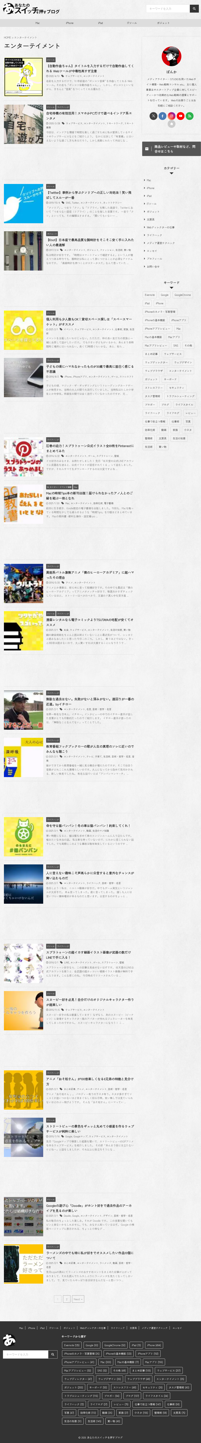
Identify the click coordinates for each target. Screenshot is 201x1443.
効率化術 (98, 503)
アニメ (69, 582)
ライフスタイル (184, 404)
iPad (100, 23)
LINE (66, 962)
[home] (171, 124)
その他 (188, 345)
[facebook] (162, 116)
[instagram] (171, 116)
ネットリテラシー (112, 202)
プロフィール (154, 259)
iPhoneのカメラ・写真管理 (160, 312)
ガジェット (163, 23)
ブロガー (150, 404)
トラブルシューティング (180, 396)
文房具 (150, 219)
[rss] (190, 116)
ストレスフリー (154, 388)
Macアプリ (174, 337)
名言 (88, 709)
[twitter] (153, 116)
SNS (68, 202)
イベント (68, 329)
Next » (78, 1299)
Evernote (150, 295)
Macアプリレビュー (156, 345)
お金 (66, 629)
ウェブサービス (73, 76)
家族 (125, 329)
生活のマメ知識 (100, 830)
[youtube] (181, 116)
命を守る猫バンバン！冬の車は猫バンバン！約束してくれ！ (88, 825)
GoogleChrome (183, 295)
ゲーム (114, 376)
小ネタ (188, 430)
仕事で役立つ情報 (155, 421)
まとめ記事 (70, 1089)
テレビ (89, 756)
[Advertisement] (69, 165)
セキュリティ (176, 388)
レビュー (190, 413)
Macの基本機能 (153, 337)
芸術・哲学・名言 (101, 709)
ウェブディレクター (156, 362)
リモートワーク (114, 123)
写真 (188, 421)
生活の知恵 (116, 629)
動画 (88, 830)
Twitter (75, 202)
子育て (98, 756)
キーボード (170, 379)
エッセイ (152, 251)
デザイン (107, 1215)
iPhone (69, 23)
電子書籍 (108, 503)
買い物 (127, 249)
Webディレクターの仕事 (161, 227)
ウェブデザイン (183, 362)
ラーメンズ (105, 1263)
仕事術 (118, 329)
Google (68, 1136)
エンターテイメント (93, 76)
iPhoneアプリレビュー (157, 328)
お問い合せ (153, 266)
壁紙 (116, 455)
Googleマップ (81, 1136)
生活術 (118, 249)
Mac (38, 23)
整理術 (149, 438)
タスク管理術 (152, 396)
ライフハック (93, 883)
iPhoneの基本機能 (155, 320)
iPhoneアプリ (80, 376)
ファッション (107, 249)
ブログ (165, 404)
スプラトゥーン (104, 455)
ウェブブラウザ (154, 371)
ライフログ (172, 413)
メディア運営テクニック (161, 243)
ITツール (132, 23)
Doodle (67, 1215)
